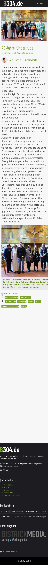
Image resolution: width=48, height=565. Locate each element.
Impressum (8, 492)
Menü (40, 3)
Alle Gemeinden (11, 297)
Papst (23, 306)
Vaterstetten (25, 297)
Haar (38, 511)
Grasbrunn (29, 511)
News (3, 516)
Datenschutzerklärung (12, 495)
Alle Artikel (5, 511)
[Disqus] (24, 343)
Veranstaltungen (39, 516)
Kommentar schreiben (25, 52)
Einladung (22, 302)
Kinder (30, 302)
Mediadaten (8, 485)
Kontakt (7, 487)
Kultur (44, 511)
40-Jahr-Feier (10, 302)
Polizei (9, 516)
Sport (17, 516)
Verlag (6, 490)
